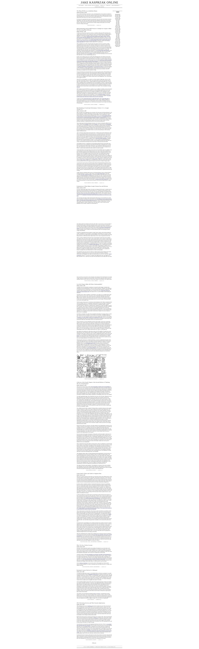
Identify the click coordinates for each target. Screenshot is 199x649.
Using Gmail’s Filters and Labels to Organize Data (89, 473)
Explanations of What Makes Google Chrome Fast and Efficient (92, 186)
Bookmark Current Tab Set (93, 574)
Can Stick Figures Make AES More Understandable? (89, 284)
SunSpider (86, 124)
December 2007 (117, 41)
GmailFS (109, 514)
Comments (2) (102, 104)
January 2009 (117, 27)
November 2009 (117, 16)
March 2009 (118, 25)
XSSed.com (96, 617)
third (99, 158)
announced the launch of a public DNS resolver (91, 98)
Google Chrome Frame (101, 173)
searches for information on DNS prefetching (85, 66)
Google (88, 104)
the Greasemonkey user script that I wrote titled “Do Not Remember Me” (99, 554)
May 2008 (117, 36)
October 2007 (117, 44)
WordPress (99, 541)
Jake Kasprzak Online (99, 2)
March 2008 (118, 38)
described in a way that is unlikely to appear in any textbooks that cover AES (90, 317)
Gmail (89, 541)
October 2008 (117, 30)
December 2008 (117, 28)
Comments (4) (98, 599)
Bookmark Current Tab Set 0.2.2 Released (87, 570)
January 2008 (117, 40)
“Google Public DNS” (105, 98)
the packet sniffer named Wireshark (103, 50)
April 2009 (117, 24)
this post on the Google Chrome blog (102, 179)
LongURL (88, 629)
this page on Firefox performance (101, 138)
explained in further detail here (94, 244)
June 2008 (117, 35)
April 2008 (117, 37)
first (93, 158)
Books (90, 470)
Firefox (91, 566)
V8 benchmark (108, 124)
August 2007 (118, 46)
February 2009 (117, 26)
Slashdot (90, 53)
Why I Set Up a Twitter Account (84, 545)
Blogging (93, 25)
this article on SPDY (102, 94)
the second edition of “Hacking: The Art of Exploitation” (100, 386)
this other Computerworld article (86, 174)
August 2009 (118, 19)
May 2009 (117, 23)
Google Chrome (94, 104)
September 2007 (117, 45)
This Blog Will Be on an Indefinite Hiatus (87, 11)
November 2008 (117, 29)
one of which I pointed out (91, 347)
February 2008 (117, 39)
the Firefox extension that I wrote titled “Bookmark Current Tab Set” (94, 558)
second (96, 158)
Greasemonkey (94, 541)
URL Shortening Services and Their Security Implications (91, 603)
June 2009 (117, 22)
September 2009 (117, 18)
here (106, 136)
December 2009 (117, 15)
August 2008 (118, 33)
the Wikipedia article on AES (90, 343)
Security (94, 470)
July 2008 (117, 34)
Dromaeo (95, 124)
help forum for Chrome (99, 66)
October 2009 (117, 17)
